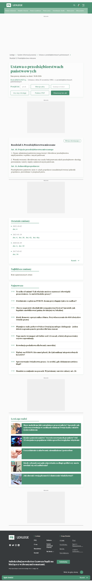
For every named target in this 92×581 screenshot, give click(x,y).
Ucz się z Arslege (19, 93)
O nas (35, 544)
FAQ (35, 540)
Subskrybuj (63, 562)
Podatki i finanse (23, 10)
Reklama (49, 540)
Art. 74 (15, 254)
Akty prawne (80, 10)
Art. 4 (15, 229)
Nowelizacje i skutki (59, 10)
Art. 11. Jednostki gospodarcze (25, 166)
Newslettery (37, 549)
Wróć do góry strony (71, 572)
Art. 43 (28, 237)
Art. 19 (21, 246)
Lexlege (12, 55)
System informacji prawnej (27, 55)
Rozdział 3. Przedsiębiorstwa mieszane (23, 58)
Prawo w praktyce (35, 10)
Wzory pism (70, 10)
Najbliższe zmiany (21, 269)
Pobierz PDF (40, 93)
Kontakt (36, 553)
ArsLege (62, 540)
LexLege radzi (19, 418)
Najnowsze (17, 285)
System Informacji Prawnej (50, 545)
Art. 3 (15, 246)
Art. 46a (36, 237)
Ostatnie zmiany (20, 221)
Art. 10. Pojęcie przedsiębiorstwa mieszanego (32, 149)
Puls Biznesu (63, 544)
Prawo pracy (46, 10)
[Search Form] (74, 5)
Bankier (62, 549)
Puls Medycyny (64, 553)
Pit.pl (73, 540)
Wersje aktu (40, 87)
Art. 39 (21, 237)
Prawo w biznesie (10, 10)
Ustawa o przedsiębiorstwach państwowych (54, 55)
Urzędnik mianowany (75, 550)
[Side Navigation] (83, 5)
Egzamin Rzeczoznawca (76, 545)
